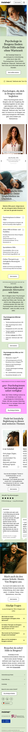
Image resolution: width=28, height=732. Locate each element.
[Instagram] (3, 698)
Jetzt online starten (13, 72)
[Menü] (24, 2)
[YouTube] (11, 698)
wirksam (13, 335)
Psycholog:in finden (13, 410)
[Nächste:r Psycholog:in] (25, 161)
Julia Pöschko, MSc (13, 158)
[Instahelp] (6, 2)
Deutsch (7, 703)
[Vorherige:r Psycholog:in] (1, 161)
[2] (22, 361)
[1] (17, 357)
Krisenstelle (16, 667)
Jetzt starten (18, 2)
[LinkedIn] (7, 698)
